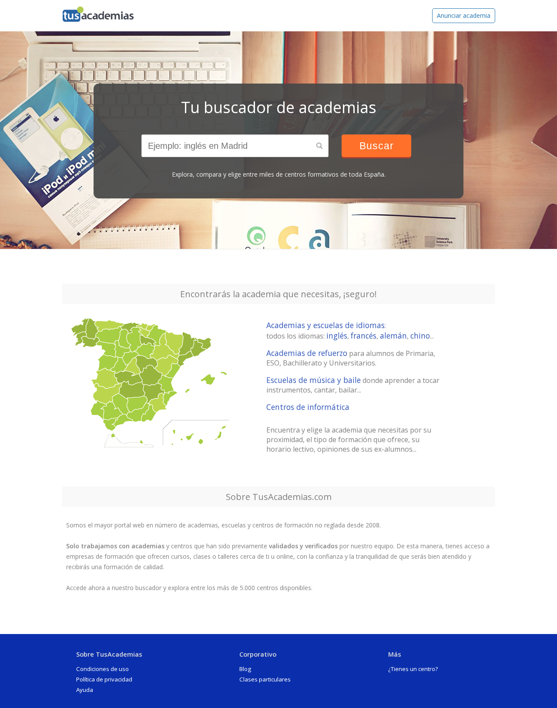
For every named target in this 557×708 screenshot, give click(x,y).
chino (420, 335)
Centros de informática (307, 407)
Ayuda (84, 690)
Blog (245, 669)
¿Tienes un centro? (413, 669)
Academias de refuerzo (306, 353)
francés (363, 335)
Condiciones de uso (102, 669)
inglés (336, 335)
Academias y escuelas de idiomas (325, 325)
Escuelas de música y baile (313, 380)
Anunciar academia (463, 15)
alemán (393, 335)
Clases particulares (265, 679)
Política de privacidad (104, 679)
